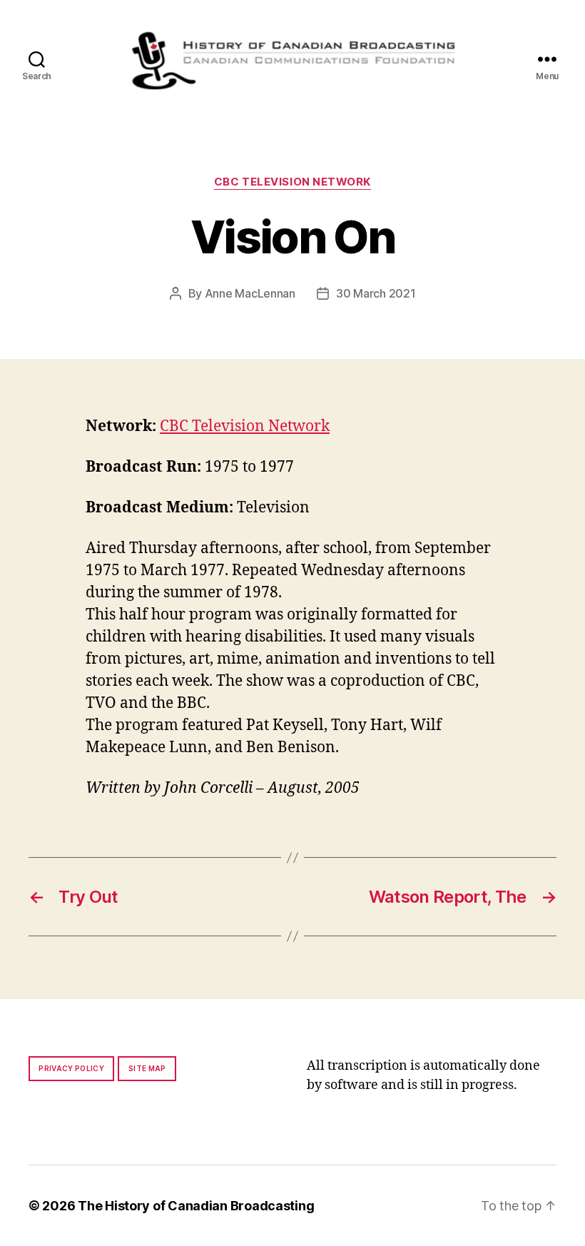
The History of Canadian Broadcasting (196, 1205)
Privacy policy (71, 1068)
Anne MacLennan (250, 293)
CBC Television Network (292, 182)
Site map (147, 1068)
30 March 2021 (376, 293)
